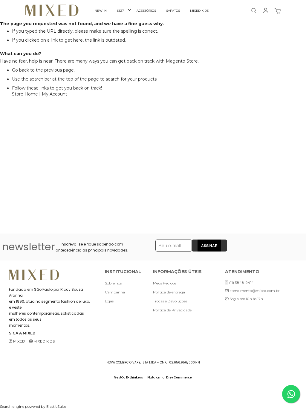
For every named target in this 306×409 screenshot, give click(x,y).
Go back (20, 70)
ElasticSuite (56, 406)
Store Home (25, 94)
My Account (54, 94)
